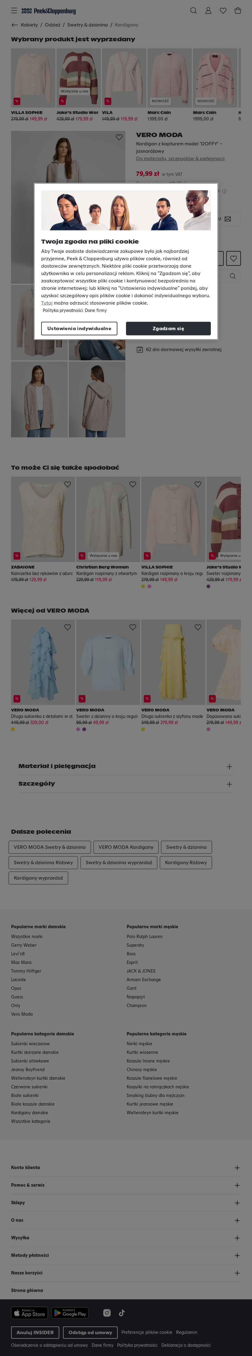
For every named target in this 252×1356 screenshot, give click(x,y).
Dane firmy (96, 311)
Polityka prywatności (63, 311)
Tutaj (47, 303)
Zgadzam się (168, 328)
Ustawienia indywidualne (79, 328)
